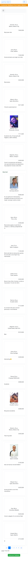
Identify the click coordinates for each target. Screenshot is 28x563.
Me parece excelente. (9, 411)
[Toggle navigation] (3, 10)
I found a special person (10, 107)
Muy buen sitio (8, 32)
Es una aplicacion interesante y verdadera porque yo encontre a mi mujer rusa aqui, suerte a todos (13, 198)
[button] (5, 2)
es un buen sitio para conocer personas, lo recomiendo (12, 308)
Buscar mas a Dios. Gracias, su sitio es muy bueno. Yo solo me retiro (14, 282)
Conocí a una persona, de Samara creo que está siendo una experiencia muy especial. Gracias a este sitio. (13, 164)
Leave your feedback (14, 555)
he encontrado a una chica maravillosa (11, 490)
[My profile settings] (25, 2)
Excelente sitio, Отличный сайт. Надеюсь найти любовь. (12, 136)
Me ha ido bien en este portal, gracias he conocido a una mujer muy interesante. (14, 254)
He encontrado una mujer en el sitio (13, 57)
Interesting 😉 (8, 359)
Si (4, 541)
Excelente (6, 384)
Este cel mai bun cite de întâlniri (12, 464)
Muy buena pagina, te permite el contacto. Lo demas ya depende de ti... (13, 226)
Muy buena (7, 82)
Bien (5, 334)
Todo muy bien (8, 435)
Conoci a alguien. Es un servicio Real (13, 516)
